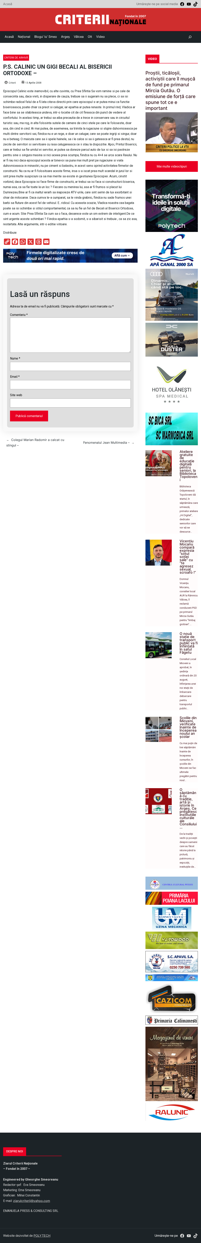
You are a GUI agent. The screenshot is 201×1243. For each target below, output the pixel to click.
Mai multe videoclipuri (172, 166)
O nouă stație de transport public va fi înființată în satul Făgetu (189, 643)
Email (15, 377)
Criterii (12, 82)
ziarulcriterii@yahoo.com (31, 1201)
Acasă (7, 4)
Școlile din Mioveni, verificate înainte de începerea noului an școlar (188, 727)
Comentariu (19, 315)
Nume (15, 358)
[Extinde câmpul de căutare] (190, 37)
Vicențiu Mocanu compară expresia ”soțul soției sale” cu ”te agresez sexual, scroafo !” (188, 556)
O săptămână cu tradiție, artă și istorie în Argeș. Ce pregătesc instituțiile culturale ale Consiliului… (188, 808)
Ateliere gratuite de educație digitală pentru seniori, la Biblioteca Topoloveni (188, 466)
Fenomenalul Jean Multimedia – (106, 442)
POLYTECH (42, 1236)
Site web (16, 395)
